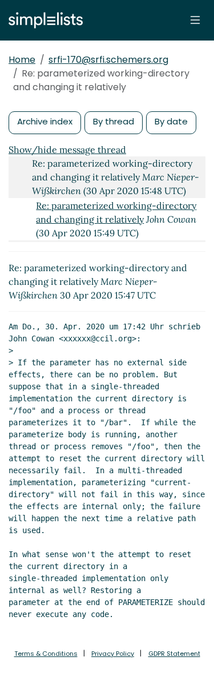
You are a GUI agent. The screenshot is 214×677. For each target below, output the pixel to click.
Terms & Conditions (46, 653)
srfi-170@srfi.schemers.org (108, 59)
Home (22, 59)
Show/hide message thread (67, 149)
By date (171, 121)
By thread (113, 121)
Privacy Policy (112, 653)
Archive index (44, 121)
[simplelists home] (43, 20)
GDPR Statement (174, 653)
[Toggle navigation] (195, 20)
